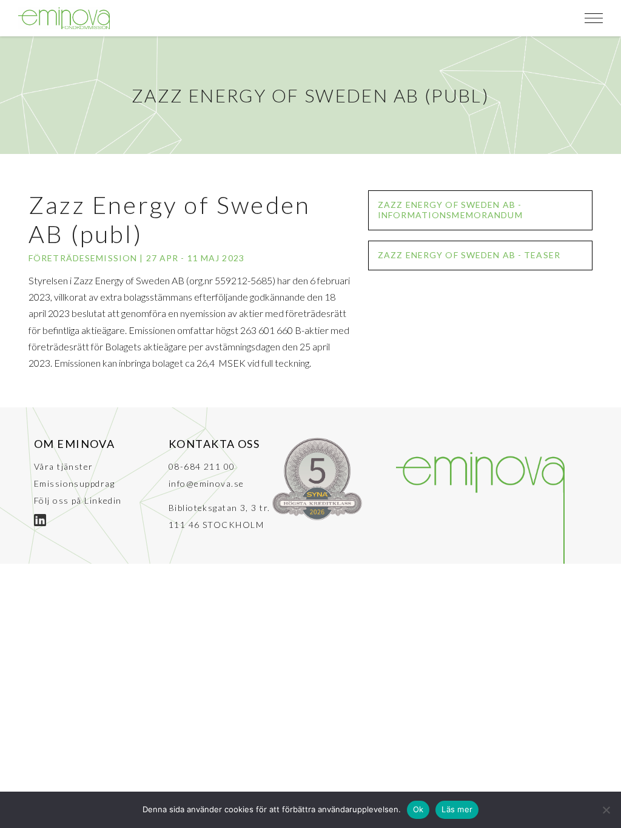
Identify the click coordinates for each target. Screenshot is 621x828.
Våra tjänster (63, 466)
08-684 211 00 (202, 466)
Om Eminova (74, 443)
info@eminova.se (206, 483)
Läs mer (456, 809)
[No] (606, 810)
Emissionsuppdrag (74, 483)
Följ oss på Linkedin (78, 500)
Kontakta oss (214, 443)
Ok (418, 809)
